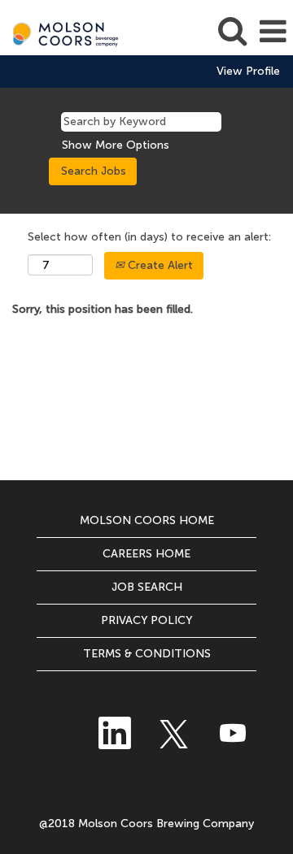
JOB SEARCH (147, 587)
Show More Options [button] (115, 145)
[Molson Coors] (62, 31)
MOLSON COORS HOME (147, 520)
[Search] (232, 30)
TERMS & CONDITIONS (147, 654)
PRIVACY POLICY (147, 620)
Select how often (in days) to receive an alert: (149, 237)
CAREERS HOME (146, 554)
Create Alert (159, 265)
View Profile (248, 71)
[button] (272, 31)
